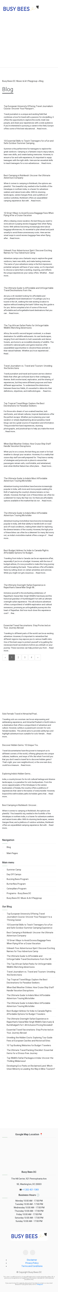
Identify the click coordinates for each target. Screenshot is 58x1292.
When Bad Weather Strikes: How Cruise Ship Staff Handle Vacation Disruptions (27, 445)
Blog (9, 847)
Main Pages (12, 853)
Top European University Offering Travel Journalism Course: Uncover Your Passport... (28, 107)
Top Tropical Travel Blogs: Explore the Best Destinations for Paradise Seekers (24, 404)
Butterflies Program (16, 884)
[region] (29, 43)
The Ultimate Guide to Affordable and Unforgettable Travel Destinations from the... (28, 289)
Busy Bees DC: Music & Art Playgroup (24, 898)
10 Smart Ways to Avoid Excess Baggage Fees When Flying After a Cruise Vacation (29, 214)
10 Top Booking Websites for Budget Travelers (29, 1045)
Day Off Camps (14, 874)
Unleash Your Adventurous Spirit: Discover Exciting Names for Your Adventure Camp (28, 251)
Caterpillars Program (16, 888)
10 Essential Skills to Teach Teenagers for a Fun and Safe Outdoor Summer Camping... (29, 142)
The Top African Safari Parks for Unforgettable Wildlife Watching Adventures (26, 326)
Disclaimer (32, 1260)
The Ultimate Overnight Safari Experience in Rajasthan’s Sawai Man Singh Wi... (25, 586)
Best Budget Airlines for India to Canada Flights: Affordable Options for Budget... (26, 551)
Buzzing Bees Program (18, 879)
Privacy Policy (32, 1263)
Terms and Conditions (32, 1266)
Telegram (40, 1284)
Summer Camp (14, 869)
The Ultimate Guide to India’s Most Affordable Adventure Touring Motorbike (25, 479)
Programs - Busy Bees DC (19, 893)
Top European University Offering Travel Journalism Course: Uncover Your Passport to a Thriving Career (29, 917)
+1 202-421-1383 (30, 1189)
